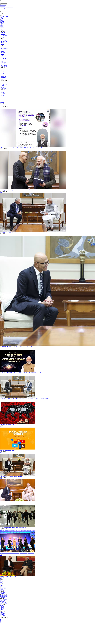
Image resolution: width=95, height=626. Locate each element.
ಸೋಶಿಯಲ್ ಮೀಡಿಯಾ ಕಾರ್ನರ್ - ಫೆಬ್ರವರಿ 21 (7, 450)
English (1, 17)
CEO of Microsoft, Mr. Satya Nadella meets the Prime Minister (11, 476)
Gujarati (1, 18)
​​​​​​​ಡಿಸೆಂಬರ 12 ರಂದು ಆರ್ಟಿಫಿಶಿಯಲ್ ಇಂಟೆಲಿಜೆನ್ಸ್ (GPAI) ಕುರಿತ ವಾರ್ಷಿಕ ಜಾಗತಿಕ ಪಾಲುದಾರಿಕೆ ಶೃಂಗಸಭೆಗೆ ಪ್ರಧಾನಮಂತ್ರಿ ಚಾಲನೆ (21, 372)
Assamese (2, 26)
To (1, 13)
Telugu (1, 23)
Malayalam (2, 22)
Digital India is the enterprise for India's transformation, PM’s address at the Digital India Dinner (17, 553)
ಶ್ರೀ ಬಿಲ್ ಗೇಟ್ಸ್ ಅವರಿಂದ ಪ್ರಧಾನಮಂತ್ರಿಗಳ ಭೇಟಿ (8, 232)
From (1, 11)
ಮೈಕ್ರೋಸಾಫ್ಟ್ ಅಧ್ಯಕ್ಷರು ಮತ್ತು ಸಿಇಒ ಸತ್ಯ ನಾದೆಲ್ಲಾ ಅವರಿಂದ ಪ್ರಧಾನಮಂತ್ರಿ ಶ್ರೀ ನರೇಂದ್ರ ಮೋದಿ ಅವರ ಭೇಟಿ (17, 346)
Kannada (2, 21)
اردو (1, 29)
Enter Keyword (3, 10)
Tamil (1, 24)
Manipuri (2, 27)
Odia (1, 28)
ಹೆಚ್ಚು (1, 149)
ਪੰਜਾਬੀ (1, 30)
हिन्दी (1, 19)
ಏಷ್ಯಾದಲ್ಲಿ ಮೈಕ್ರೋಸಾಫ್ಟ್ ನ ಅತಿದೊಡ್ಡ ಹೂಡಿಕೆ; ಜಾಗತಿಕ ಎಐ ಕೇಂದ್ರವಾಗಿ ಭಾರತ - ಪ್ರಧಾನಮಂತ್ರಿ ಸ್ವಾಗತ (16, 189)
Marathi (1, 25)
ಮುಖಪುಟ (2, 102)
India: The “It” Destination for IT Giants (7, 424)
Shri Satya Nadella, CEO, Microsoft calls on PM (8, 576)
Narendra (3, 5)
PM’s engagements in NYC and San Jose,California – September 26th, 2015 (13, 527)
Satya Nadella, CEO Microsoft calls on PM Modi (9, 501)
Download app (3, 1)
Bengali (1, 20)
